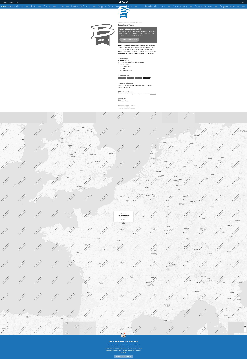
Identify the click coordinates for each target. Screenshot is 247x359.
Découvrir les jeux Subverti (123, 356)
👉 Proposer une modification (129, 39)
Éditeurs (127, 22)
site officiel (153, 94)
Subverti (119, 22)
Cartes (123, 22)
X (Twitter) (146, 77)
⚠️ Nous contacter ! (131, 108)
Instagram (138, 77)
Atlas (17, 2)
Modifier (140, 22)
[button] (115, 212)
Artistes (11, 2)
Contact (242, 2)
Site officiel (122, 77)
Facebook (130, 77)
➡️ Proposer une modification (133, 106)
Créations (5, 2)
